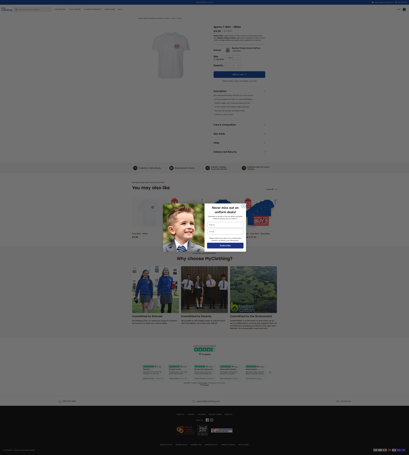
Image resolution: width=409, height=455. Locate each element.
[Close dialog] (243, 206)
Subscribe (225, 245)
